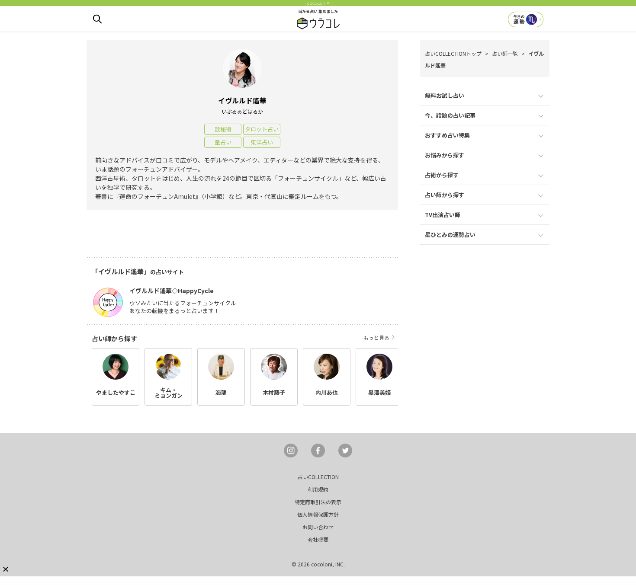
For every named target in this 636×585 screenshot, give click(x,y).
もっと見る (376, 337)
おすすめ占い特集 (447, 135)
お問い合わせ (318, 527)
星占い (223, 142)
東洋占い (262, 142)
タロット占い (262, 129)
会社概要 (318, 539)
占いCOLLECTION (318, 476)
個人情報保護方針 (318, 514)
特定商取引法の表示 (318, 501)
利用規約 (318, 489)
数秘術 (223, 129)
